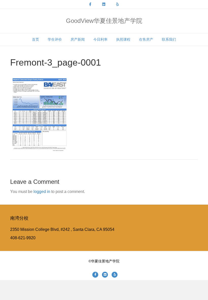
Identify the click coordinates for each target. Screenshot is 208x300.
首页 (35, 39)
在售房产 (146, 39)
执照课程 (123, 39)
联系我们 (169, 39)
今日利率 (100, 39)
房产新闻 (78, 39)
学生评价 (55, 39)
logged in (41, 191)
